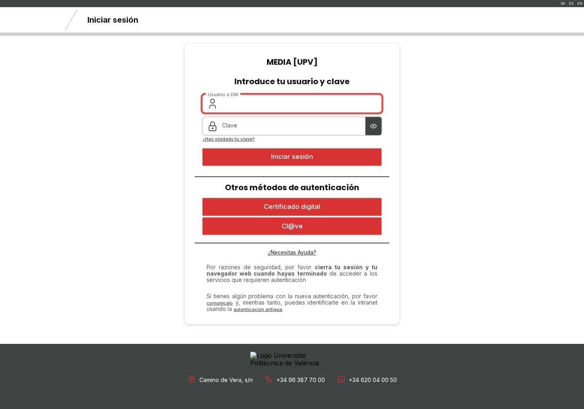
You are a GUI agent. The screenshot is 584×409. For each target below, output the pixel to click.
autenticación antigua (258, 309)
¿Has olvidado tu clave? (229, 139)
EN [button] (579, 4)
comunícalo (220, 303)
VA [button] (563, 4)
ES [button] (571, 4)
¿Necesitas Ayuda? (292, 252)
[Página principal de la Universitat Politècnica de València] (28, 20)
